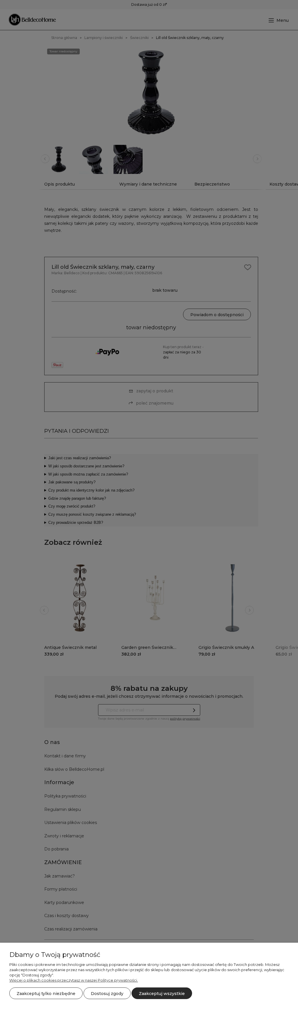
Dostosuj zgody (107, 993)
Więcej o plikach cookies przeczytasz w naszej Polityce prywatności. (73, 980)
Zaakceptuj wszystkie (162, 993)
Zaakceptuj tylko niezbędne (46, 993)
